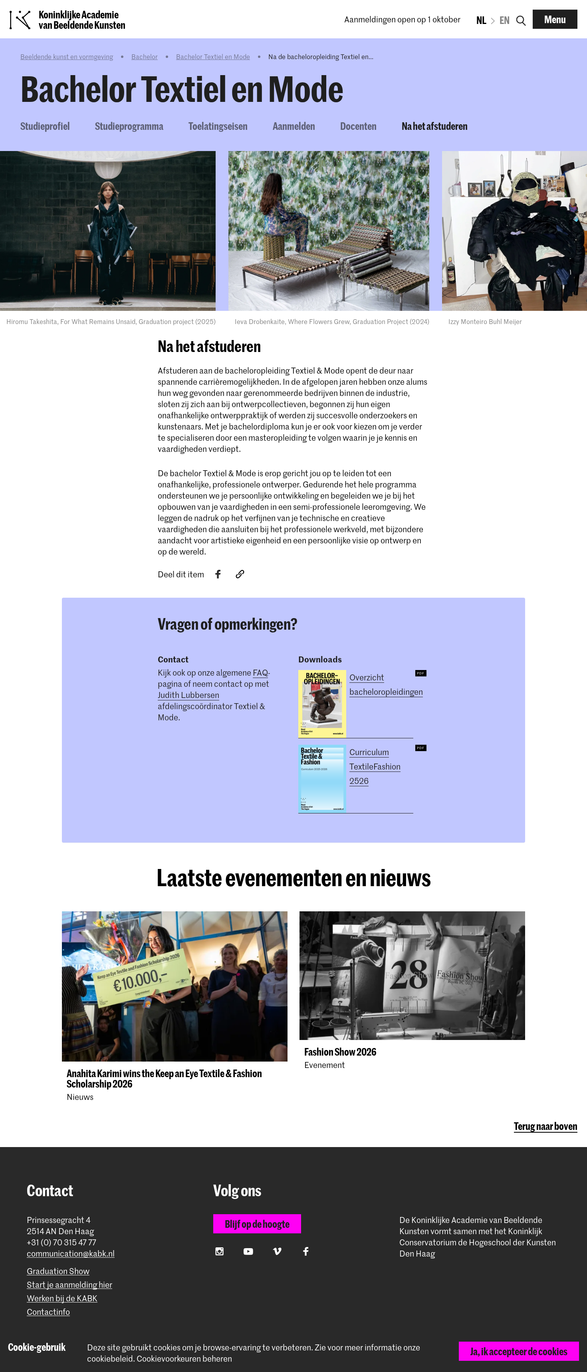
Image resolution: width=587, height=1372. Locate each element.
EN (505, 20)
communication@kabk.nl (71, 1253)
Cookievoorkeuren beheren (184, 1359)
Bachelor (144, 56)
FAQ (260, 672)
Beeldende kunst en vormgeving (66, 56)
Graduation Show (58, 1271)
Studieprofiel (45, 126)
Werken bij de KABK (62, 1298)
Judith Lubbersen (188, 695)
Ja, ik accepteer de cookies (518, 1351)
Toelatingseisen (218, 126)
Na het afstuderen (435, 126)
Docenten (358, 126)
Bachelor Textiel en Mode (213, 56)
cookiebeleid (110, 1358)
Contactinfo (48, 1312)
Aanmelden (294, 126)
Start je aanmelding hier (69, 1285)
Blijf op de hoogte (257, 1224)
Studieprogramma (129, 126)
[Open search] (521, 19)
